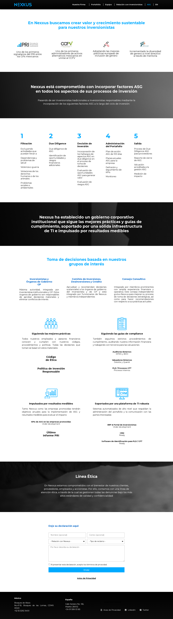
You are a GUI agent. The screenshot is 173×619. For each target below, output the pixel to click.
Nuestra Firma (78, 4)
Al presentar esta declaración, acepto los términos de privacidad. (79, 564)
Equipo (108, 4)
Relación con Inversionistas (129, 4)
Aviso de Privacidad (86, 578)
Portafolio (96, 4)
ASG (149, 4)
